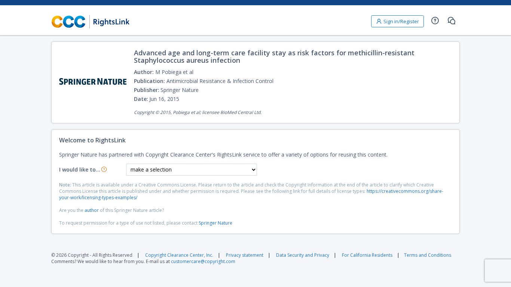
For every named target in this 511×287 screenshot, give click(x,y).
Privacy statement (244, 255)
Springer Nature (215, 223)
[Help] (435, 20)
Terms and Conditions (427, 255)
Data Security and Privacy (302, 255)
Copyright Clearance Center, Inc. (179, 255)
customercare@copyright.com (203, 261)
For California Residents (367, 255)
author (92, 210)
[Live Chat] (451, 20)
